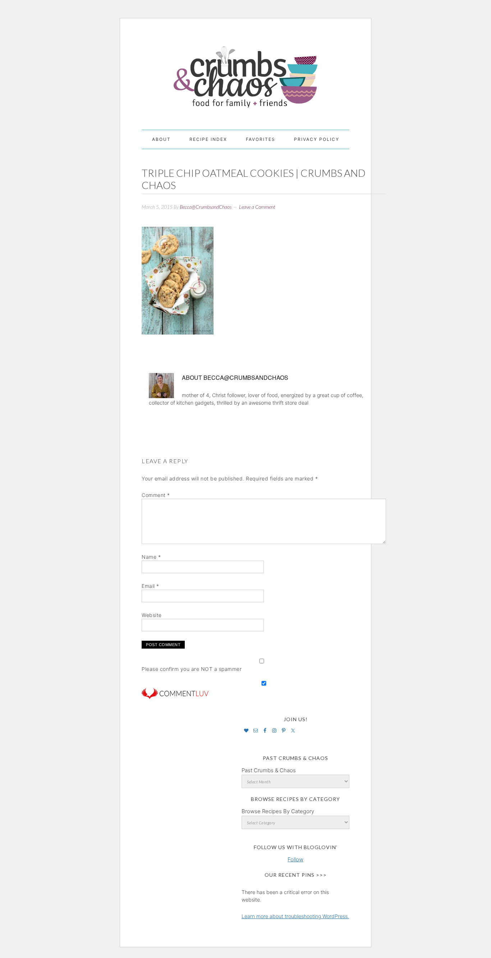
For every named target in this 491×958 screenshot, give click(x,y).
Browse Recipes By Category (278, 811)
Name (151, 557)
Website (152, 615)
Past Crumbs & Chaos (269, 770)
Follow (295, 859)
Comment (156, 495)
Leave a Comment (257, 207)
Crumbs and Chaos (245, 69)
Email (150, 586)
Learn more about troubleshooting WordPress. (295, 916)
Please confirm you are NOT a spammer (192, 669)
